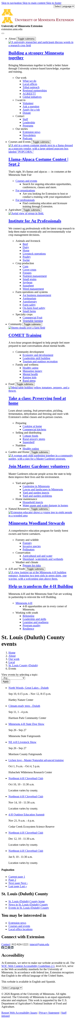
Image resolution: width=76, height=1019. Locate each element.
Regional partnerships (35, 90)
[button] (41, 45)
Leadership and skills (34, 619)
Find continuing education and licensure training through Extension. (45, 205)
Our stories (22, 128)
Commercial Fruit (32, 317)
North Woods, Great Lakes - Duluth (28, 687)
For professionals (25, 200)
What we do (29, 80)
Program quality (31, 625)
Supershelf (28, 442)
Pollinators (28, 549)
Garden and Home (19, 451)
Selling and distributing (28, 432)
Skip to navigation (11, 2)
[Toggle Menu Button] (2, 33)
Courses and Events (19, 141)
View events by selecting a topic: (19, 674)
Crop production (25, 263)
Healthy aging (30, 367)
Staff (25, 119)
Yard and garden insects (36, 492)
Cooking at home (32, 426)
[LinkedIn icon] (12, 947)
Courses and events (26, 180)
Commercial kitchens (34, 429)
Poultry (27, 256)
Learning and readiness (35, 622)
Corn (25, 266)
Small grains (29, 279)
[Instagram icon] (9, 947)
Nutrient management (35, 276)
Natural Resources (19, 508)
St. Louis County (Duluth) (23, 665)
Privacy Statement (49, 1012)
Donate (27, 112)
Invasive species (32, 546)
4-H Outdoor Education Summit (26, 814)
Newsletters (29, 135)
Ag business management (37, 295)
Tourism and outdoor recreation (40, 361)
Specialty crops (24, 314)
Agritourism (29, 298)
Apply (6, 681)
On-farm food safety (34, 307)
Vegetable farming (33, 320)
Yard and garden (25, 483)
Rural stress (29, 380)
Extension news (31, 132)
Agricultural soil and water (37, 555)
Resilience (28, 628)
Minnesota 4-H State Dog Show (26, 723)
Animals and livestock (28, 240)
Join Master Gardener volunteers (38, 466)
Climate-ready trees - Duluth (24, 705)
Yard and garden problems (37, 495)
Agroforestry (30, 301)
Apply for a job (31, 109)
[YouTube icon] (6, 947)
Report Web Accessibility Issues (19, 1012)
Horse (26, 250)
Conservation (23, 552)
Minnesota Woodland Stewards (36, 523)
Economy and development (38, 355)
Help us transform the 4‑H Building (40, 586)
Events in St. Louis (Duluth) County (28, 907)
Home (11, 652)
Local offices (30, 84)
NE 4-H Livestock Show (22, 742)
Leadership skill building (36, 358)
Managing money (32, 371)
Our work (21, 77)
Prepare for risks (32, 565)
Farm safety (29, 304)
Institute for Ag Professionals (34, 221)
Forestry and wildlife (27, 539)
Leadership (29, 122)
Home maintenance (26, 499)
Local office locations (20, 929)
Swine (26, 260)
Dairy (26, 247)
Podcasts (27, 138)
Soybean (27, 282)
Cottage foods (30, 435)
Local (11, 662)
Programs (28, 125)
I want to (20, 100)
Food (11, 383)
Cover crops (29, 269)
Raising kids (29, 377)
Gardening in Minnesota (36, 486)
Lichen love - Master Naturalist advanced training (36, 760)
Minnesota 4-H (24, 603)
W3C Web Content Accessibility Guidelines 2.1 (28, 966)
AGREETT (29, 93)
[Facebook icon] (3, 947)
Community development (30, 351)
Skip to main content (34, 2)
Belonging (28, 615)
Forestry (27, 543)
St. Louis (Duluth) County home (26, 901)
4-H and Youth (17, 568)
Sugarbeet (28, 285)
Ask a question (31, 106)
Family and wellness (27, 364)
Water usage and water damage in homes (45, 505)
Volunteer (28, 103)
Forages (27, 272)
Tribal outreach (31, 87)
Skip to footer (53, 2)
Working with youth (27, 612)
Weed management (33, 288)
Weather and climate (27, 562)
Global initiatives (32, 96)
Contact (20, 116)
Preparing (21, 423)
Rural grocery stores (34, 439)
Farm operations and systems (32, 292)
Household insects (33, 502)
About (12, 38)
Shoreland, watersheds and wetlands (43, 559)
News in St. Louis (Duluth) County (28, 904)
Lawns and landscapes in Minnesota (43, 489)
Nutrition (21, 445)
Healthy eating (31, 448)
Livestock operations (34, 253)
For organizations (25, 190)
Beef (25, 244)
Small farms (29, 311)
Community (15, 324)
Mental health (30, 374)
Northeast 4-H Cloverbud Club (25, 778)
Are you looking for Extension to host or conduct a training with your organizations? (47, 195)
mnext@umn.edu (39, 944)
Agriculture (15, 209)
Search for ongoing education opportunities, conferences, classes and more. (47, 186)
